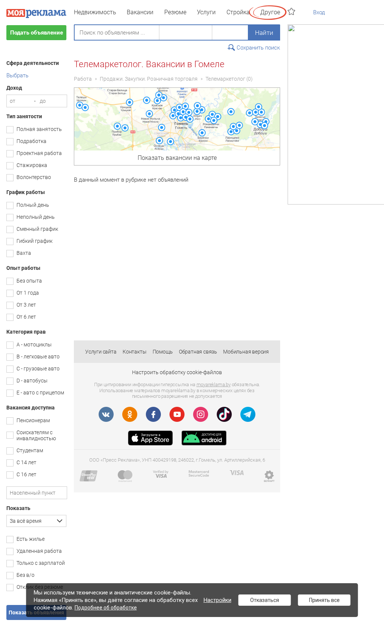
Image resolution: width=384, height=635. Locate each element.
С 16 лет (26, 474)
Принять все (324, 600)
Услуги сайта (101, 352)
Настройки (217, 600)
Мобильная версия (246, 352)
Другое (270, 12)
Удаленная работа (39, 551)
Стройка (238, 12)
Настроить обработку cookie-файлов (177, 372)
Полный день (32, 205)
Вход (319, 12)
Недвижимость (95, 12)
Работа (83, 79)
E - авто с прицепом (40, 393)
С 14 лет (26, 462)
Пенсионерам (33, 420)
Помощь (163, 352)
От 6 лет (26, 317)
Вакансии (140, 12)
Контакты (134, 352)
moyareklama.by (213, 384)
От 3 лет (26, 305)
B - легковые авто (38, 357)
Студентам (29, 450)
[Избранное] (292, 11)
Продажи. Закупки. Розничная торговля (149, 79)
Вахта (23, 253)
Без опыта (29, 281)
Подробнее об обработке (106, 608)
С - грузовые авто (38, 369)
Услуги (206, 12)
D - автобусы (32, 381)
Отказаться (264, 600)
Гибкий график (34, 241)
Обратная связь (198, 352)
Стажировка (31, 165)
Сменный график (37, 229)
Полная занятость (39, 129)
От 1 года (27, 293)
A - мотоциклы (34, 345)
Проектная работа (39, 153)
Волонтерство (33, 177)
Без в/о (25, 575)
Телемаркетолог (225, 79)
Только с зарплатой (40, 563)
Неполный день (35, 217)
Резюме (175, 12)
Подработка (31, 141)
